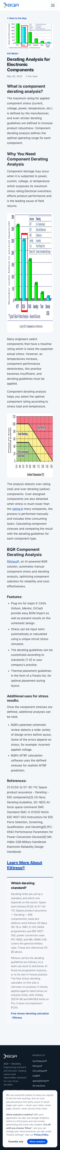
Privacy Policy (41, 1134)
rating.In (17, 509)
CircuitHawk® (39, 1071)
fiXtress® (37, 1066)
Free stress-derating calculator (30, 1013)
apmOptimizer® (40, 1081)
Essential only (15, 1141)
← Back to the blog (16, 18)
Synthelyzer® (39, 1061)
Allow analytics (37, 1141)
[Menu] (52, 5)
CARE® (36, 1076)
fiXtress (17, 1017)
